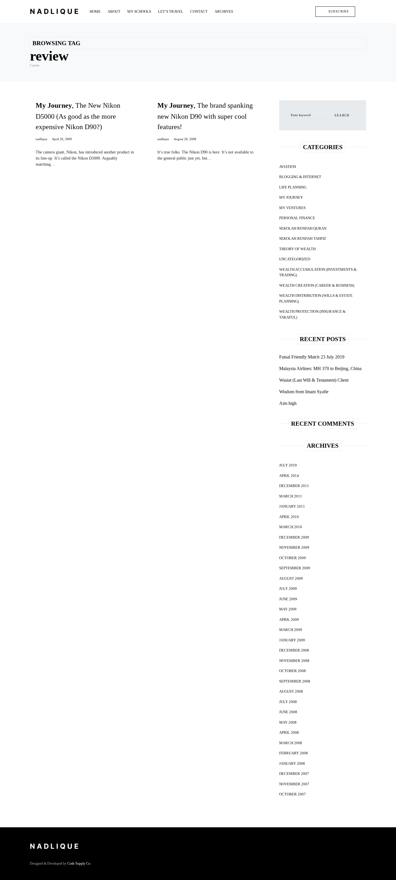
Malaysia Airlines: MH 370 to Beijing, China (320, 368)
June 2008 (288, 712)
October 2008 (292, 671)
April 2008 (289, 732)
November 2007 (294, 784)
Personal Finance (297, 218)
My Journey (291, 197)
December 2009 (294, 537)
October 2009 (292, 558)
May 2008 (288, 722)
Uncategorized (294, 259)
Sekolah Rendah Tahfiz (302, 238)
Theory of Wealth (297, 249)
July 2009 (288, 588)
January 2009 (292, 640)
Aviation (287, 166)
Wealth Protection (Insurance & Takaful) (312, 314)
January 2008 (292, 763)
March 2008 (290, 743)
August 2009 (291, 578)
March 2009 (290, 629)
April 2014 (289, 475)
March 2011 (290, 496)
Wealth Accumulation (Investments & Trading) (318, 272)
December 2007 (294, 773)
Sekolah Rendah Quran (302, 228)
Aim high (288, 403)
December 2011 (294, 486)
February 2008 (293, 753)
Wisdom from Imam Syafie (303, 391)
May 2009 (288, 609)
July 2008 (288, 702)
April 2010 (289, 517)
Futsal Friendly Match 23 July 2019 (311, 356)
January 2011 (292, 506)
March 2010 (290, 527)
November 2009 (294, 547)
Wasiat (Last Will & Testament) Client (313, 380)
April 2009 (289, 619)
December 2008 (294, 650)
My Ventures (292, 208)
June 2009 (288, 599)
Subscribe (338, 11)
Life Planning (292, 187)
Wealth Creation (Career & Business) (316, 285)
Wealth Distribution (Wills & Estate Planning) (316, 298)
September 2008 (294, 681)
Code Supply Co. (79, 863)
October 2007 (292, 794)
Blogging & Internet (300, 177)
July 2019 (288, 465)
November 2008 (294, 660)
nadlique (41, 139)
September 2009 (294, 568)
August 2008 (291, 691)
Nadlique (55, 11)
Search (342, 115)
